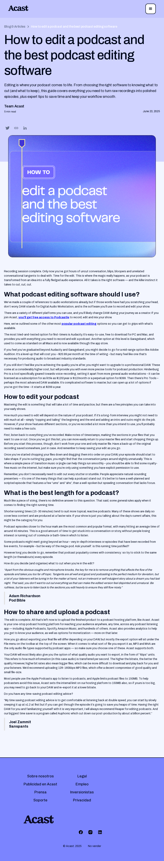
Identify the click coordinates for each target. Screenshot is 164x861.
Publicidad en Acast (40, 784)
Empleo (82, 784)
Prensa (40, 792)
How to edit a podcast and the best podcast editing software (74, 26)
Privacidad (82, 800)
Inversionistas (82, 792)
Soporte (40, 800)
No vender (94, 846)
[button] (150, 9)
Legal (82, 776)
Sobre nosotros (40, 776)
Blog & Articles (14, 26)
